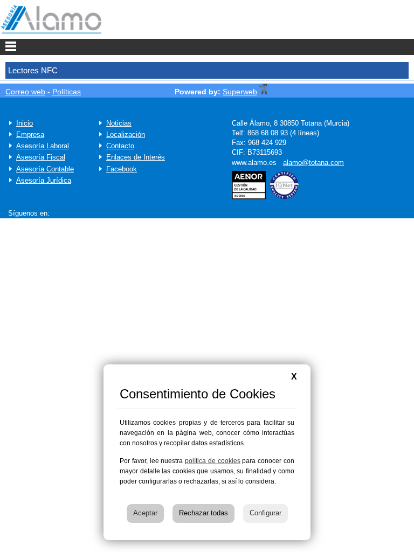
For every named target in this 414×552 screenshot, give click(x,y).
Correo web (25, 91)
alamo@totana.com (313, 162)
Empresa (30, 134)
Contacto (120, 146)
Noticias (119, 123)
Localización (125, 134)
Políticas (66, 91)
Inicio (24, 123)
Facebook (121, 169)
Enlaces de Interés (135, 157)
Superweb (240, 91)
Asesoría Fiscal (40, 157)
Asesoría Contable (45, 169)
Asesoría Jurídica (43, 180)
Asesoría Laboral (42, 146)
